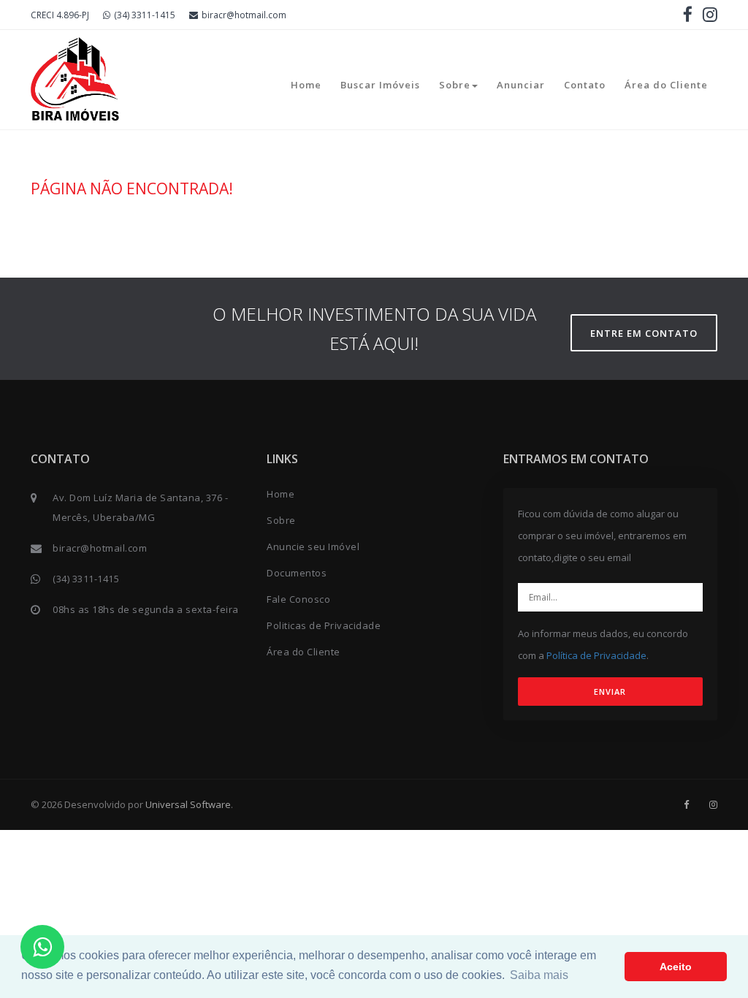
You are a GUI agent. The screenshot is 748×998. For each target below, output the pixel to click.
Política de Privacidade (596, 655)
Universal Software (188, 804)
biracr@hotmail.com (244, 15)
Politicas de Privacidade (324, 625)
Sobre (454, 84)
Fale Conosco (298, 599)
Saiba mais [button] (539, 975)
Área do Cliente (666, 84)
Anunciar (521, 84)
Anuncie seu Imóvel (313, 546)
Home (306, 84)
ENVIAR (610, 691)
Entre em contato (644, 333)
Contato (585, 84)
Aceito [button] (676, 966)
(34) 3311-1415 (144, 15)
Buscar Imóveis (380, 84)
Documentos (297, 572)
